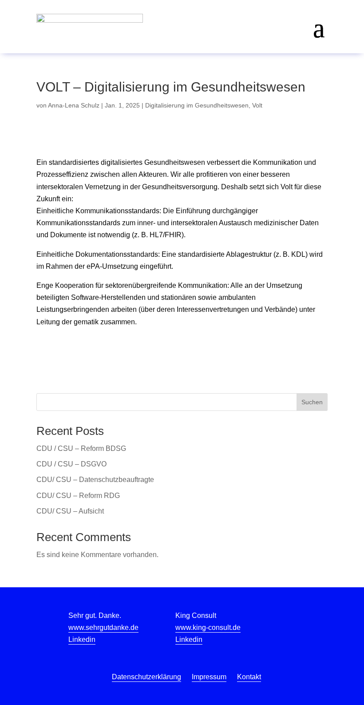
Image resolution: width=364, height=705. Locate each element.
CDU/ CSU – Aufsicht (70, 511)
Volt (257, 105)
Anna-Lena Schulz (73, 105)
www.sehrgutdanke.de (103, 627)
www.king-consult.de (208, 627)
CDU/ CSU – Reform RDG (78, 495)
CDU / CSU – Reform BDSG (81, 448)
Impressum (209, 677)
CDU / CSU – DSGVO (71, 464)
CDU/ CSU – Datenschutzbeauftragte (95, 479)
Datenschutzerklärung (146, 677)
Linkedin (81, 639)
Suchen (312, 402)
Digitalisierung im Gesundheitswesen (197, 105)
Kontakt (249, 677)
